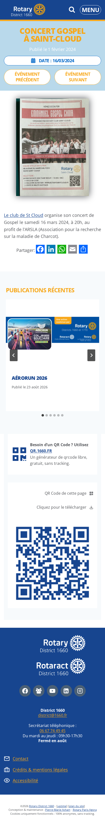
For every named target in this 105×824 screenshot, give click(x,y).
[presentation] (52, 334)
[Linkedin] (66, 691)
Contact (20, 759)
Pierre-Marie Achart (57, 810)
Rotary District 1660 (41, 806)
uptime (61, 806)
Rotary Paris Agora (85, 810)
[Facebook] (25, 691)
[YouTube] (52, 691)
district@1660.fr (52, 715)
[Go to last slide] (14, 355)
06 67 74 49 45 (52, 730)
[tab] (43, 415)
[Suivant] (91, 355)
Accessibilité (25, 780)
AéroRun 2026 (29, 378)
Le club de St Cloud (23, 215)
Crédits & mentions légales (40, 770)
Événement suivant (77, 77)
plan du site (76, 806)
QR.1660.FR (41, 451)
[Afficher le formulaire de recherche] (71, 9)
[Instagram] (80, 691)
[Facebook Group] (38, 691)
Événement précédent (27, 77)
